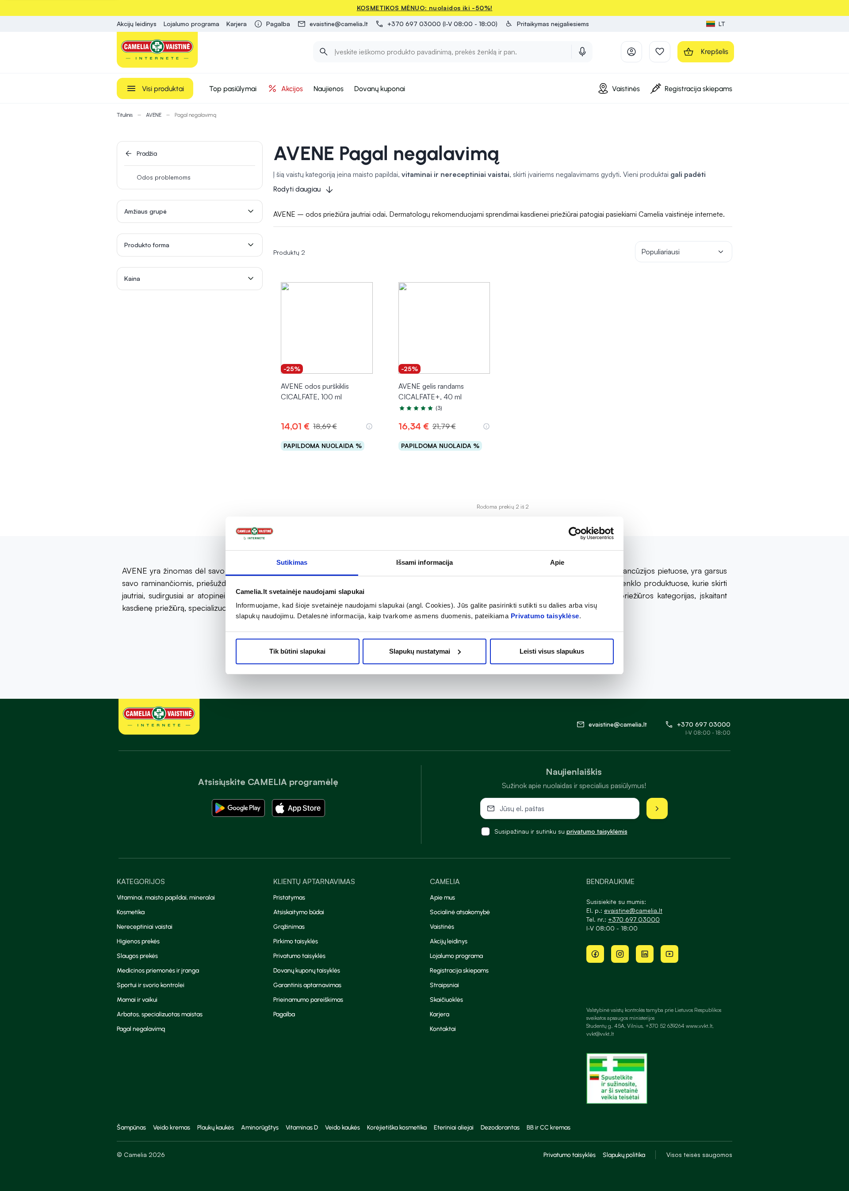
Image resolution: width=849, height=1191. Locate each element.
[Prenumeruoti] (657, 808)
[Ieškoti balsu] (582, 52)
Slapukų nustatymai (419, 651)
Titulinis (125, 115)
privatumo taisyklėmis (596, 831)
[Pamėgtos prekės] (659, 51)
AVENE (153, 115)
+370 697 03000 (703, 724)
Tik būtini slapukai (297, 651)
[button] (547, 24)
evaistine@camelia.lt (633, 910)
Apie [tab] (557, 562)
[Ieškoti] (324, 52)
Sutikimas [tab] (291, 562)
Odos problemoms (164, 177)
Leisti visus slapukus (552, 651)
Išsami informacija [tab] (424, 562)
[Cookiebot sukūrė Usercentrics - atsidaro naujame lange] (575, 533)
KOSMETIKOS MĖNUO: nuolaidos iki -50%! (425, 7)
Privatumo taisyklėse (545, 616)
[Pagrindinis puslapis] (157, 50)
